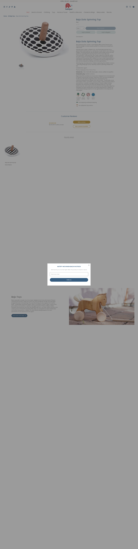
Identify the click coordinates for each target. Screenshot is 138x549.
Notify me (69, 279)
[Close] (89, 265)
